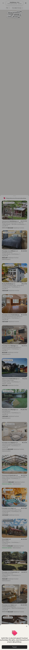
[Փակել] (26, 626)
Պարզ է (14, 647)
